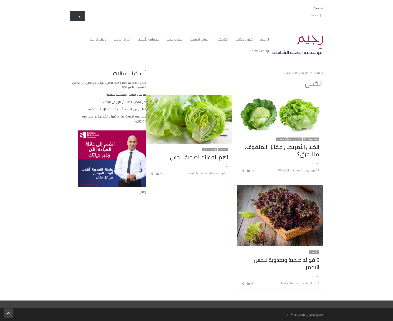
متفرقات (223, 149)
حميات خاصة (174, 39)
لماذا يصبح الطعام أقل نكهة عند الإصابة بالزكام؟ (117, 109)
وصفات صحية (260, 51)
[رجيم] (297, 45)
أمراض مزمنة (121, 39)
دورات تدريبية (98, 39)
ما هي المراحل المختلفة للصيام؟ (126, 94)
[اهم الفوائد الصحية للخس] (189, 98)
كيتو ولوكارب (244, 39)
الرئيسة (264, 39)
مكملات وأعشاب (148, 39)
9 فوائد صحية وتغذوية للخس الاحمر (286, 263)
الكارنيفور (222, 39)
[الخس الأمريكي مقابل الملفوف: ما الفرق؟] (280, 98)
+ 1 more (281, 139)
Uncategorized (311, 139)
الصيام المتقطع (199, 39)
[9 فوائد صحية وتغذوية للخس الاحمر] (280, 188)
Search (318, 8)
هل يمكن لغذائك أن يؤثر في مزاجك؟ (124, 101)
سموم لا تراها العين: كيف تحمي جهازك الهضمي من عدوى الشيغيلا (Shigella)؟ (109, 85)
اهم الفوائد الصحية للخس (199, 157)
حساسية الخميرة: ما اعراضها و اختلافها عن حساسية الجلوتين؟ (114, 119)
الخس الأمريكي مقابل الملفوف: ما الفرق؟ (282, 150)
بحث (77, 16)
